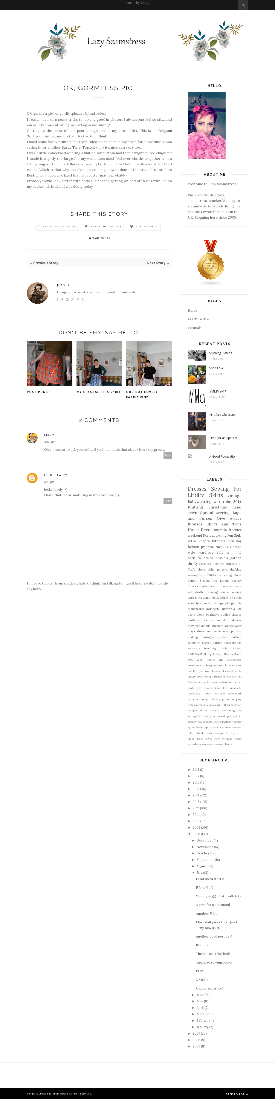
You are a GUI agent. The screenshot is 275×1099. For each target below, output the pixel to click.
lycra (199, 603)
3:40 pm (49, 442)
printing (215, 699)
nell (231, 586)
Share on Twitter (106, 226)
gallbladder (210, 682)
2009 (196, 827)
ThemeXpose (60, 1093)
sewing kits (195, 716)
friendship (220, 676)
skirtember (226, 721)
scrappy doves (198, 710)
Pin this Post (147, 226)
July (238, 603)
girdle (191, 688)
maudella (235, 688)
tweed (237, 648)
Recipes (210, 659)
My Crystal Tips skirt (98, 392)
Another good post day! (214, 936)
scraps (215, 710)
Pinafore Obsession (223, 415)
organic (220, 693)
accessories (234, 659)
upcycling (219, 535)
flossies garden (198, 586)
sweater (236, 727)
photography (209, 637)
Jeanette (66, 285)
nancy (208, 603)
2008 (196, 834)
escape (208, 676)
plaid (224, 637)
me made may (218, 631)
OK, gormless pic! (40, 113)
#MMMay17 (217, 391)
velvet (208, 738)
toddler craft (205, 733)
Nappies (221, 547)
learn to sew (219, 586)
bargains (211, 665)
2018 (196, 769)
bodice (225, 614)
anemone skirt (196, 665)
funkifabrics (195, 682)
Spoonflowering (215, 512)
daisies (215, 671)
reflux (191, 704)
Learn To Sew (198, 319)
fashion (193, 547)
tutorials (218, 541)
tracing (224, 648)
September (205, 860)
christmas (217, 507)
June (200, 995)
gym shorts (204, 688)
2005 (196, 1046)
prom (225, 699)
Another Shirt (206, 914)
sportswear (212, 727)
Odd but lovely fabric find (142, 394)
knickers (217, 626)
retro (192, 541)
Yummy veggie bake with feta (218, 896)
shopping (228, 716)
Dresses (197, 489)
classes (236, 614)
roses (212, 704)
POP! (200, 971)
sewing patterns (212, 716)
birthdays (212, 614)
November (205, 847)
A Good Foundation (223, 456)
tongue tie (222, 733)
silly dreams (204, 721)
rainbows (194, 643)
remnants (202, 704)
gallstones (224, 682)
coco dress (234, 665)
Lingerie (204, 541)
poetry (205, 699)
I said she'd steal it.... (212, 879)
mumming (194, 693)
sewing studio (218, 592)
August (202, 866)
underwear (195, 654)
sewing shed (197, 575)
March (201, 1014)
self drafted (196, 592)
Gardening (224, 575)
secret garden (212, 643)
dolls (215, 598)
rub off (221, 704)
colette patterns (198, 671)
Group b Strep (213, 654)
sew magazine (231, 710)
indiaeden (97, 113)
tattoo (191, 733)
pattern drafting (229, 569)
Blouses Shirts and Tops (214, 524)
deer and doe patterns (225, 620)
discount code (232, 671)
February (204, 1020)
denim (207, 598)
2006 (196, 1040)
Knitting (195, 507)
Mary (49, 435)
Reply (168, 455)
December (205, 840)
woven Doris (224, 744)
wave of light (223, 738)
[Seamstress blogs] (211, 285)
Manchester (196, 609)
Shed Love (216, 368)
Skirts (105, 238)
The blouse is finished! (213, 954)
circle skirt (205, 569)
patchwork (234, 693)
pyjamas (207, 547)
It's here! (203, 945)
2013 (196, 802)
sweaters (194, 648)
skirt (215, 721)
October (203, 853)
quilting (236, 637)
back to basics (200, 558)
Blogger (147, 3)
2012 (196, 808)
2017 (196, 776)
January (202, 1027)
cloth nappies (197, 620)
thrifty (193, 564)
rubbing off (234, 704)
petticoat (193, 699)
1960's (211, 575)
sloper (237, 721)
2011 (196, 815)
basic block (196, 614)
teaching (210, 648)
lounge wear (232, 626)
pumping (236, 699)
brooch (222, 665)
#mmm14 (234, 552)
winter (237, 738)
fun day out (234, 676)
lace (225, 688)
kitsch (217, 688)
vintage (234, 495)
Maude (224, 581)
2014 (196, 795)
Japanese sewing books (214, 962)
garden (237, 682)
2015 (196, 789)
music (207, 693)
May (200, 1001)
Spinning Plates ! (220, 353)
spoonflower (196, 727)
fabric (224, 598)
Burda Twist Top (75, 147)
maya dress (196, 631)
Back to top (235, 1094)
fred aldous (202, 626)
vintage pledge (224, 603)
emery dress (195, 676)
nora (238, 586)
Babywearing (200, 501)
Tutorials (194, 328)
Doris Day (234, 541)
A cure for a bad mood (213, 905)
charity (236, 581)
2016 (196, 782)
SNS (220, 659)
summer (225, 727)
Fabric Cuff (204, 888)
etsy (191, 626)
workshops (194, 744)
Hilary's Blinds (232, 654)
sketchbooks (232, 643)
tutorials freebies (227, 530)
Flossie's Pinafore (211, 564)
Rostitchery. (37, 175)
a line (237, 609)
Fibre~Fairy (55, 475)
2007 (196, 1033)
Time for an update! (223, 438)
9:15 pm (49, 482)
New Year (195, 659)
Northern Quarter (218, 609)
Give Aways (229, 518)
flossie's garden (228, 558)
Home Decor (200, 529)
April (200, 1008)
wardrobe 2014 (227, 501)
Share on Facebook (59, 226)
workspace (208, 744)
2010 (196, 821)
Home (192, 310)
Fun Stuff (234, 535)
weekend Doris (199, 535)
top (233, 733)
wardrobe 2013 (211, 552)
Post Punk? (38, 392)
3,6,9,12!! (202, 980)
